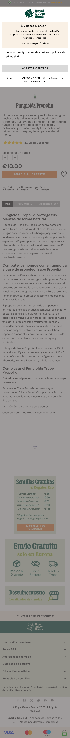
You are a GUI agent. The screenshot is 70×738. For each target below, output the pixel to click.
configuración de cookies (33, 52)
